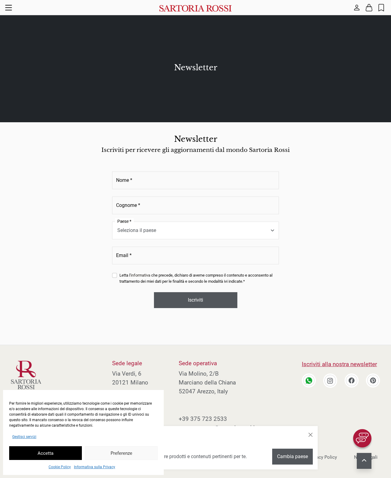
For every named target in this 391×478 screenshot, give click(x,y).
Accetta (45, 453)
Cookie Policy (60, 467)
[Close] (310, 435)
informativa (140, 275)
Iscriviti (195, 300)
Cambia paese (292, 456)
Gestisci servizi (24, 437)
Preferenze (121, 453)
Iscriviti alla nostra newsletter (339, 364)
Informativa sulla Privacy (94, 467)
